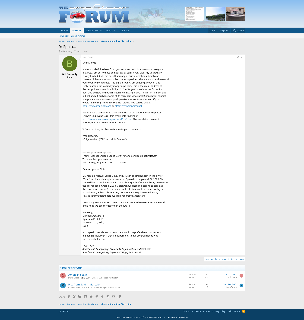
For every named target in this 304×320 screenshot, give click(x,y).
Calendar (124, 30)
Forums (76, 30)
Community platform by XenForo (141, 317)
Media (109, 30)
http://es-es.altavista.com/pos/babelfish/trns (106, 119)
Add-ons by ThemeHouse (178, 317)
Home (64, 30)
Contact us (188, 311)
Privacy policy (218, 311)
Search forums (78, 35)
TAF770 (64, 311)
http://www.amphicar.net (128, 105)
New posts (64, 35)
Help (230, 311)
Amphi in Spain (77, 274)
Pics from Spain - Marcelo (84, 284)
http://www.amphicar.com (96, 105)
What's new (92, 30)
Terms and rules (202, 311)
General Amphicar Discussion (105, 277)
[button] (101, 30)
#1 (242, 57)
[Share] (238, 57)
